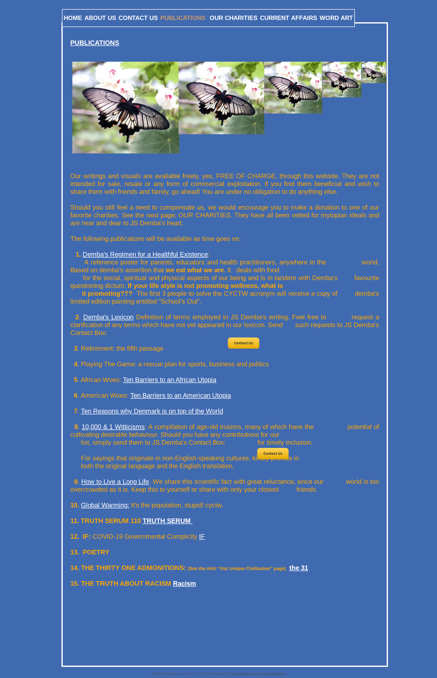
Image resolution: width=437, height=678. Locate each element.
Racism (184, 583)
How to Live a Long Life (115, 481)
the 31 (298, 568)
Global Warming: (105, 505)
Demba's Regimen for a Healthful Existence (145, 254)
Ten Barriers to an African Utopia (169, 379)
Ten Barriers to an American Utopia (180, 395)
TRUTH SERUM (167, 521)
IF (202, 536)
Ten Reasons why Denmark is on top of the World (152, 411)
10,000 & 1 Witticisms (113, 427)
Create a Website (242, 673)
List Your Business (273, 673)
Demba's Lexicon (108, 317)
